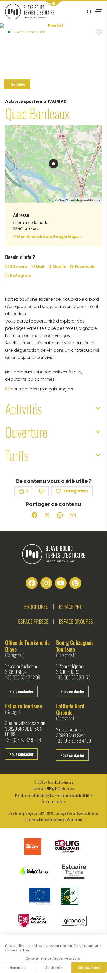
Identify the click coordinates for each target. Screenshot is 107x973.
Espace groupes (76, 621)
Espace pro (71, 606)
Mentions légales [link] (43, 795)
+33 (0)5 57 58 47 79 (73, 741)
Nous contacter (21, 691)
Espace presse (33, 621)
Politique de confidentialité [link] (73, 795)
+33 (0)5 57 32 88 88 (23, 740)
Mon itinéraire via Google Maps (48, 237)
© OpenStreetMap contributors (78, 200)
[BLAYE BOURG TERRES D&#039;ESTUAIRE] (29, 11)
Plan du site (22, 795)
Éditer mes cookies (53, 801)
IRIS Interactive (64, 788)
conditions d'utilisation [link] (39, 819)
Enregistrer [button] (76, 491)
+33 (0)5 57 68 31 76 (73, 677)
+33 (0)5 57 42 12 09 (22, 677)
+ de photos (17, 84)
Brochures (36, 606)
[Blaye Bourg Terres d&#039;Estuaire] (53, 554)
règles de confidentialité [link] (75, 813)
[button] (53, 3)
